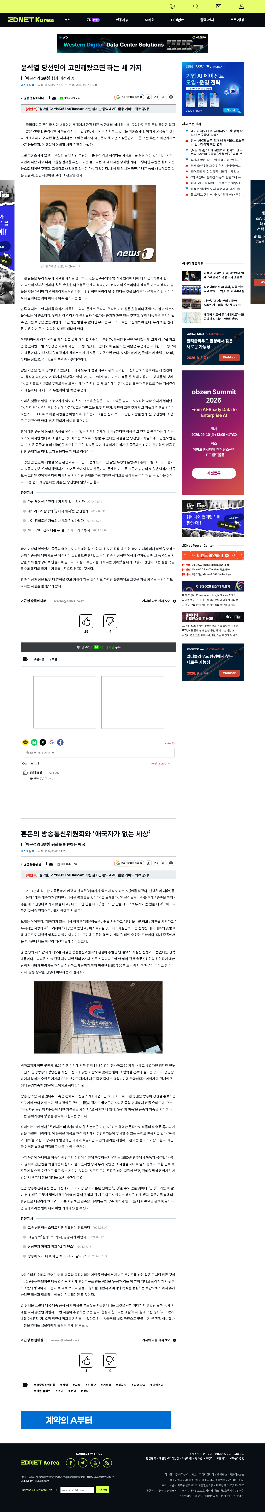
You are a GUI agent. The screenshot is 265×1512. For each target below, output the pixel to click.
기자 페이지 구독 (72, 98)
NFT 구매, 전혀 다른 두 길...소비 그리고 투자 (59, 529)
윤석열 (40, 659)
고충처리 (221, 1458)
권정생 (107, 1385)
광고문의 (207, 1454)
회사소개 (194, 1454)
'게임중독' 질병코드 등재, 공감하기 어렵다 (57, 1236)
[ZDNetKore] (36, 11)
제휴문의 (239, 1454)
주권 (60, 1391)
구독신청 (102, 1489)
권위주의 (158, 1385)
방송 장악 (139, 1385)
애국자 (122, 1385)
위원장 (92, 1385)
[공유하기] (149, 97)
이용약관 (187, 1458)
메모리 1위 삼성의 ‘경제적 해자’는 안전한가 (58, 510)
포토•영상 (237, 19)
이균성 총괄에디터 (32, 98)
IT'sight (177, 19)
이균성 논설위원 (31, 864)
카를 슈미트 (43, 1391)
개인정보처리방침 (169, 1458)
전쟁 (73, 1391)
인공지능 (122, 19)
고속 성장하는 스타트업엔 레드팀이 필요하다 (59, 1227)
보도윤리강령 (236, 1458)
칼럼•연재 (207, 19)
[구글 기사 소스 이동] (129, 97)
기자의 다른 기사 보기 (157, 601)
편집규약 (151, 1458)
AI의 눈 (150, 19)
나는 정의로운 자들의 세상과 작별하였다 (56, 520)
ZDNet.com (42, 1481)
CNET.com (27, 1481)
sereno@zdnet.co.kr (68, 601)
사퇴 (78, 1385)
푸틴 (54, 659)
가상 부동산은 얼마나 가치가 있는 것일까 (56, 501)
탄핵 (65, 1385)
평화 (86, 1391)
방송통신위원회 (45, 1385)
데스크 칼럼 (27, 85)
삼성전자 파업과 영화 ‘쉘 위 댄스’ (51, 1246)
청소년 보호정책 (204, 1458)
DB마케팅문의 (223, 1454)
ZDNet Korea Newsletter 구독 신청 (39, 1489)
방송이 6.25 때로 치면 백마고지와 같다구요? (59, 1255)
